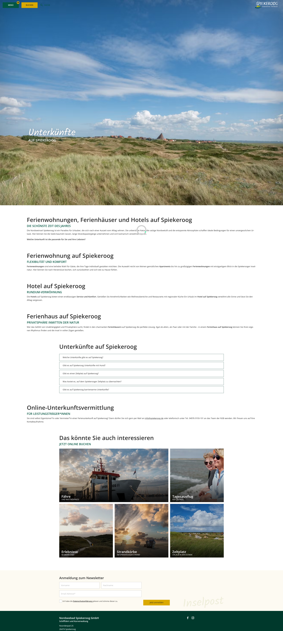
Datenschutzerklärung (82, 601)
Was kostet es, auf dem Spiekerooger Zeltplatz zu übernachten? (92, 381)
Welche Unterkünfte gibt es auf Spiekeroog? (83, 357)
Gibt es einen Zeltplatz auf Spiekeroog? (81, 373)
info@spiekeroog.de (154, 418)
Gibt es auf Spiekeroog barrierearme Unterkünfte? (86, 389)
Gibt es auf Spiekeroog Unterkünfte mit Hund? (84, 365)
